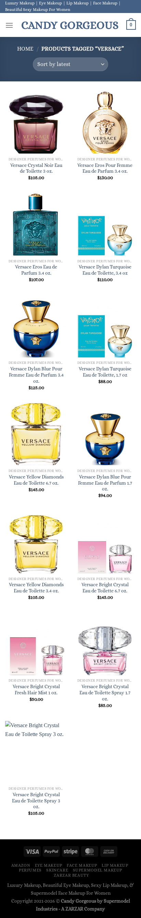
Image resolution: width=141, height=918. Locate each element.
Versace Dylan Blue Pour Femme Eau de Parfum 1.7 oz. (105, 482)
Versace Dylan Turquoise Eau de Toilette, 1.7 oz (105, 372)
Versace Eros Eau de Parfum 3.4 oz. (36, 270)
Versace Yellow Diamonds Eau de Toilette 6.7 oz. (36, 480)
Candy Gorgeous (69, 24)
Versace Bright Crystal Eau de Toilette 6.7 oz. (105, 587)
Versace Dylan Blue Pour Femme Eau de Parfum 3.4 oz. (36, 374)
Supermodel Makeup (97, 870)
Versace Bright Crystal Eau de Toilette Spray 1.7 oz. (104, 692)
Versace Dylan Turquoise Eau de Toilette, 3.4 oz (105, 270)
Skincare (57, 870)
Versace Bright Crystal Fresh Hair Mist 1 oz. (36, 689)
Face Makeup (82, 865)
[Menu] (9, 25)
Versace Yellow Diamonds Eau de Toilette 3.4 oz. (36, 587)
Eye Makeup (48, 865)
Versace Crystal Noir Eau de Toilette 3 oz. (36, 168)
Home (25, 48)
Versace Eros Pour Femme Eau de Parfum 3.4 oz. (104, 168)
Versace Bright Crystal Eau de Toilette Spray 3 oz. (36, 800)
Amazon (20, 865)
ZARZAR (74, 909)
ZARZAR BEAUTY (71, 875)
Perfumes (30, 870)
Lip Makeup (115, 865)
